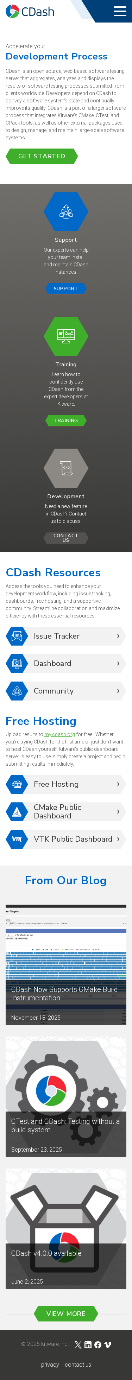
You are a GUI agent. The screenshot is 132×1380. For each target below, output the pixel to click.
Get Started (41, 156)
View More (66, 1314)
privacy (50, 1364)
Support (66, 289)
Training (66, 421)
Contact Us (66, 538)
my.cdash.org (59, 734)
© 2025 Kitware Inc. (45, 1344)
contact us (78, 1364)
